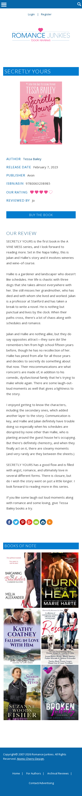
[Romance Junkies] (41, 34)
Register (46, 14)
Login (31, 14)
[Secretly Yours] (41, 113)
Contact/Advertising (41, 783)
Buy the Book (41, 215)
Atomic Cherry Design (30, 759)
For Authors (33, 773)
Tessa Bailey (32, 159)
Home (16, 773)
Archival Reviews (58, 773)
